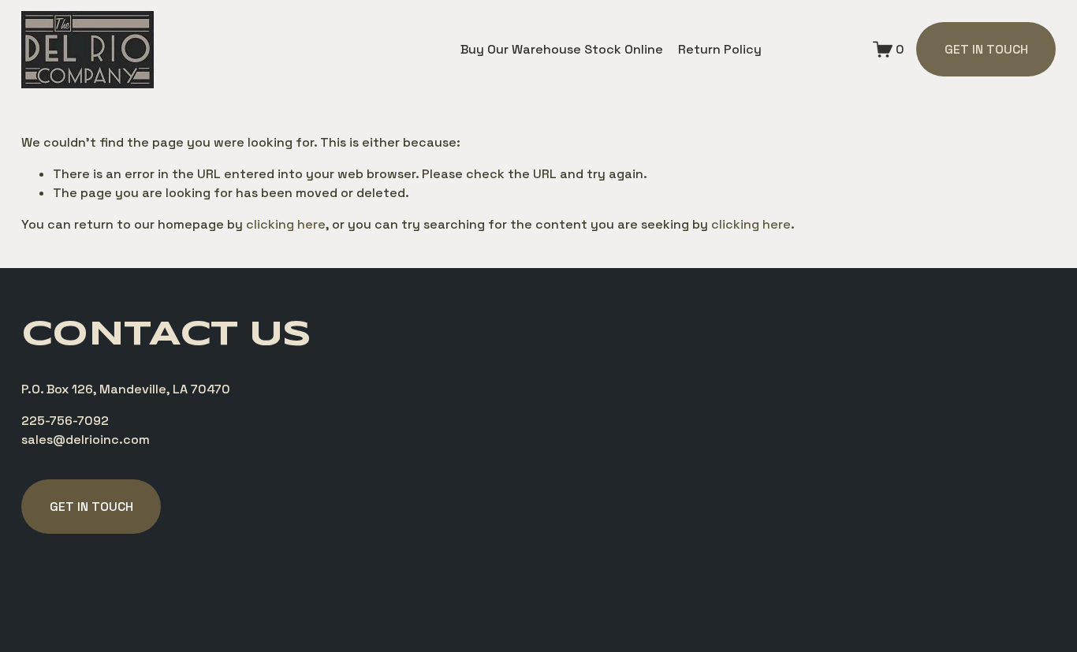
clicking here (286, 224)
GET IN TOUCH (986, 49)
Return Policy (720, 49)
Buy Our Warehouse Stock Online (561, 49)
